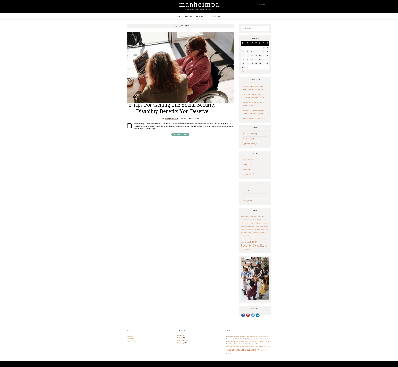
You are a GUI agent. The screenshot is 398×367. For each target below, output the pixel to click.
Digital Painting (244, 223)
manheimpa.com (171, 118)
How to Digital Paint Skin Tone (254, 118)
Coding (255, 219)
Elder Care (248, 229)
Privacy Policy (216, 16)
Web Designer (246, 249)
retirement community (258, 235)
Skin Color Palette (259, 239)
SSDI (266, 246)
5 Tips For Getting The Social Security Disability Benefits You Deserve (172, 108)
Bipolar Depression (259, 216)
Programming (248, 235)
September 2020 (249, 144)
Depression (263, 219)
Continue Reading (180, 134)
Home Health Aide (255, 229)
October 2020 (248, 139)
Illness (266, 229)
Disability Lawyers (244, 341)
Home (178, 16)
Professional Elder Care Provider (247, 343)
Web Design (247, 174)
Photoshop (250, 232)
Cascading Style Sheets (247, 219)
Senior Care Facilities (248, 239)
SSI (241, 249)
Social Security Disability (252, 243)
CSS (258, 219)
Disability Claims (259, 226)
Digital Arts (247, 159)
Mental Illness (244, 232)
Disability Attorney (260, 338)
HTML (262, 229)
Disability (246, 164)
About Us (188, 16)
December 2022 (248, 134)
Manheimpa (199, 4)
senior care (235, 346)
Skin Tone (247, 242)
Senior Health (247, 169)
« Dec (243, 71)
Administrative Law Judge (247, 216)
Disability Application (258, 223)
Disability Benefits (249, 226)
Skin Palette (262, 346)
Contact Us (201, 16)
